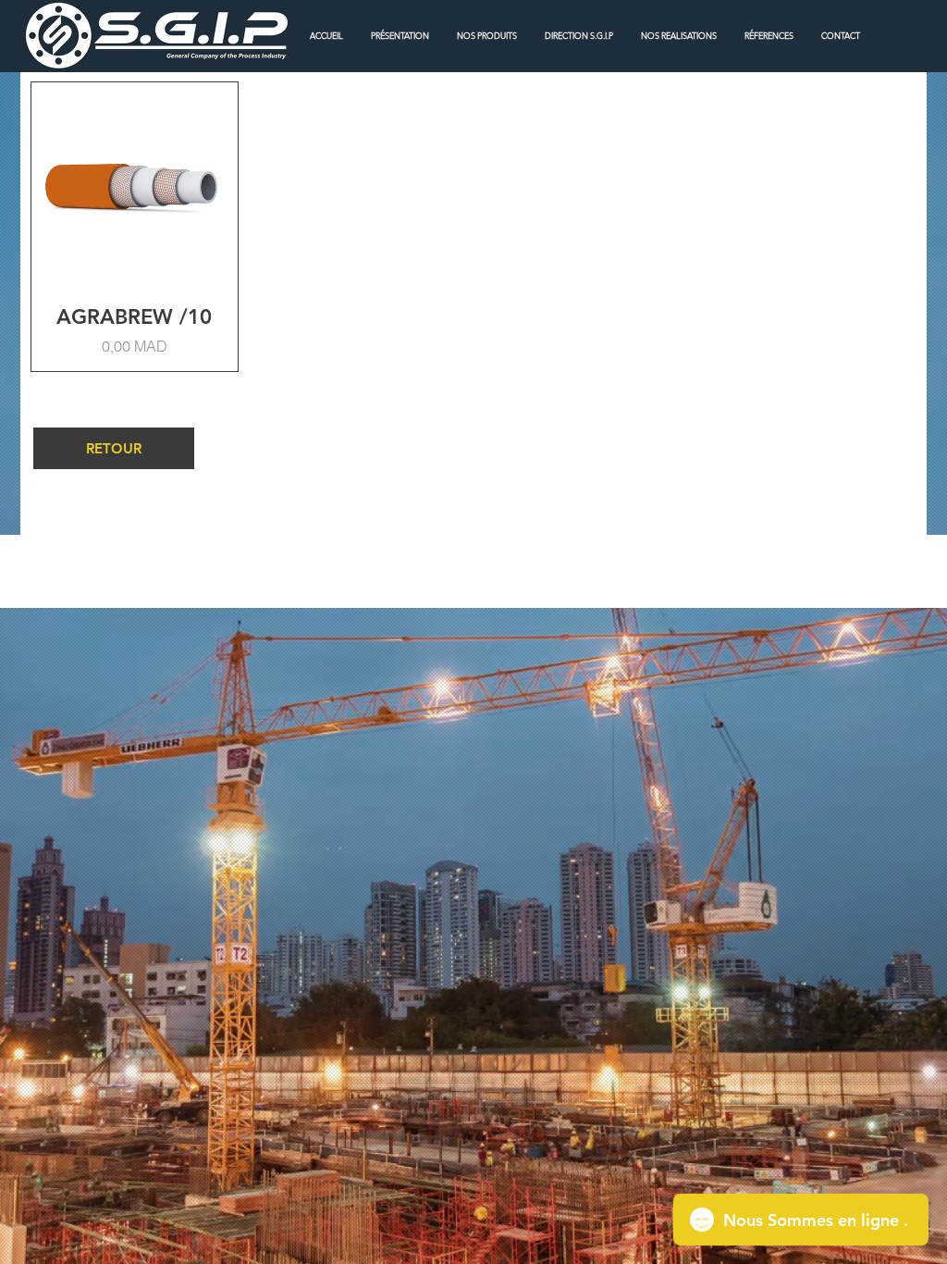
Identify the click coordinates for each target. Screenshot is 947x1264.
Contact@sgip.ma (709, 553)
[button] (487, 36)
